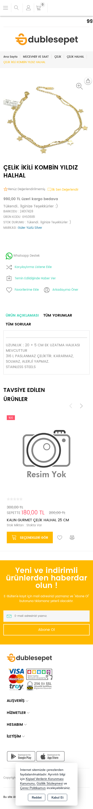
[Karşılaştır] (72, 538)
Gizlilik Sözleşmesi (50, 783)
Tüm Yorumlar (57, 315)
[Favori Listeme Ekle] (59, 538)
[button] (81, 86)
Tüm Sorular (18, 324)
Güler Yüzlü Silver (30, 228)
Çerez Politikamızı (33, 788)
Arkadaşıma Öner (65, 290)
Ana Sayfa (10, 57)
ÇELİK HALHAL (75, 57)
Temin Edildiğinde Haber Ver (35, 278)
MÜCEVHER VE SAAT (36, 57)
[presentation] (70, 405)
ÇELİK (57, 57)
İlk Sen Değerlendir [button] (65, 189)
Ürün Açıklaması (22, 315)
